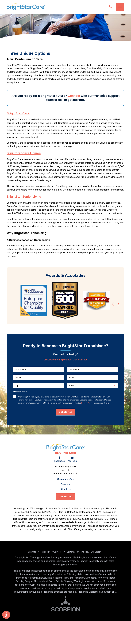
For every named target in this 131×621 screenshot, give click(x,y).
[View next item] (118, 305)
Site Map (32, 552)
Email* (72, 377)
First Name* (21, 369)
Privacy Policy (86, 403)
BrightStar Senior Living (24, 196)
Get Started (65, 412)
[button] (120, 7)
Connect (74, 96)
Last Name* (74, 369)
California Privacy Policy (78, 552)
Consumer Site (65, 479)
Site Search (96, 552)
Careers (65, 484)
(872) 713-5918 (65, 453)
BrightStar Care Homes (24, 153)
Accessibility (44, 552)
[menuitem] (65, 479)
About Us (66, 489)
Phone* (19, 377)
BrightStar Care (18, 113)
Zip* (17, 385)
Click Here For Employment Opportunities (65, 359)
